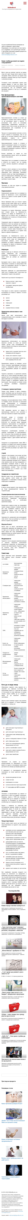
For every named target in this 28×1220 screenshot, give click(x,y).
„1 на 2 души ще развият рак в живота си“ (12, 973)
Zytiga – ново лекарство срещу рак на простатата (13, 1015)
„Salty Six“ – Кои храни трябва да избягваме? (13, 1037)
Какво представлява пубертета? (13, 905)
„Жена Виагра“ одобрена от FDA (13, 950)
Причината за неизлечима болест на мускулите (14, 1060)
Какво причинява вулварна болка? (12, 1103)
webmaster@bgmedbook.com (9, 54)
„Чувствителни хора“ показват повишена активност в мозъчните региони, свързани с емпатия (14, 928)
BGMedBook (12, 7)
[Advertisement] (14, 26)
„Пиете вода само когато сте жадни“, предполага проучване (13, 993)
